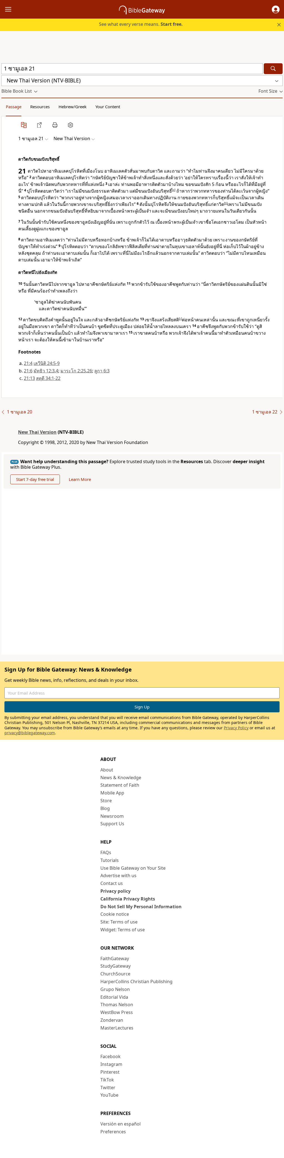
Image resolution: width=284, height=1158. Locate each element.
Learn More (80, 479)
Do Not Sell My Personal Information (141, 907)
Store (106, 801)
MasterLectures (116, 1028)
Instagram (111, 1064)
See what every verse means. (141, 24)
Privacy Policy (236, 727)
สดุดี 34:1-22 (48, 378)
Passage (13, 106)
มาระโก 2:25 (73, 371)
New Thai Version (37, 432)
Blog (105, 808)
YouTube (109, 1095)
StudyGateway (115, 966)
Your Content (107, 106)
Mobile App (112, 793)
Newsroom (112, 816)
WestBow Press (116, 1012)
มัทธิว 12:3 (44, 371)
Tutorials (109, 860)
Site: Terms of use (119, 922)
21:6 (28, 371)
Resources (40, 106)
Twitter (107, 1087)
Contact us (111, 883)
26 (89, 371)
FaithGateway (114, 958)
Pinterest (110, 1072)
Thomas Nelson (116, 1004)
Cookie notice (114, 914)
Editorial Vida (114, 997)
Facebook (110, 1056)
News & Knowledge (120, 777)
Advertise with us (118, 875)
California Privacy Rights (127, 899)
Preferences (113, 1132)
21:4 (28, 363)
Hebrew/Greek (73, 106)
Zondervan (111, 1020)
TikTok (107, 1080)
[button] (276, 9)
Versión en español (120, 1124)
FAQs (105, 852)
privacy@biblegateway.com (29, 732)
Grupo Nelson (115, 989)
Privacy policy (115, 891)
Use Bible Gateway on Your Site (133, 868)
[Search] (273, 68)
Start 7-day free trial (35, 479)
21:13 (29, 378)
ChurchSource (115, 974)
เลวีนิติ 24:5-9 (47, 363)
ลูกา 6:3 (102, 371)
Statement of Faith (119, 785)
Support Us (112, 824)
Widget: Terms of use (122, 930)
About (106, 770)
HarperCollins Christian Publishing (136, 981)
